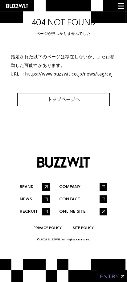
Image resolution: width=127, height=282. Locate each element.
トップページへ (63, 99)
